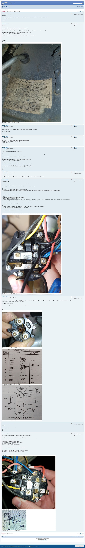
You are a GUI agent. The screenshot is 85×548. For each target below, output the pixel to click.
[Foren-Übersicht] (6, 3)
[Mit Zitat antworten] (71, 13)
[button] (83, 11)
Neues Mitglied (4, 9)
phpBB (40, 538)
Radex (74, 125)
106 (76, 148)
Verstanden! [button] (79, 546)
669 (76, 126)
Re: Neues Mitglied (5, 23)
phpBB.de (46, 539)
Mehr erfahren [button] (35, 546)
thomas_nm (75, 147)
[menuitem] (7, 6)
